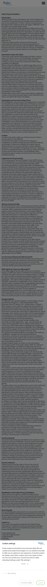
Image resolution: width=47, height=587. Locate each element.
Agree (40, 583)
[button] (23, 564)
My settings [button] (12, 573)
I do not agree (26, 583)
